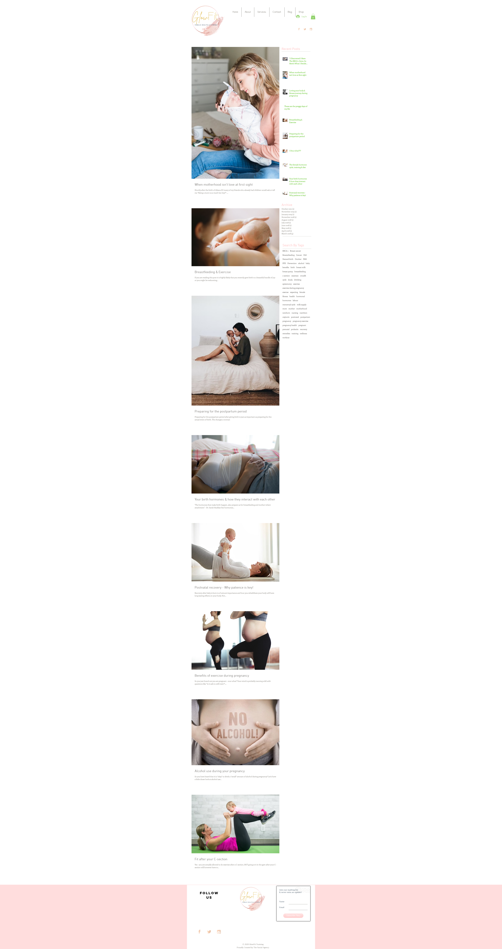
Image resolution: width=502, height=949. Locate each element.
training (295, 333)
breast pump (288, 271)
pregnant (302, 325)
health (292, 296)
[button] (313, 16)
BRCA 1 (285, 251)
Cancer (299, 255)
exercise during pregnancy (293, 288)
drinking (297, 279)
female (302, 292)
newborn (286, 313)
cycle (284, 279)
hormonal (300, 296)
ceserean (295, 275)
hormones (287, 300)
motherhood (301, 308)
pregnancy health (290, 325)
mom (285, 308)
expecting (294, 292)
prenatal (286, 329)
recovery (303, 329)
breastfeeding (300, 271)
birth (293, 267)
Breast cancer (295, 251)
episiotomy (287, 284)
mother (292, 308)
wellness (303, 333)
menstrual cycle (289, 304)
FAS (305, 255)
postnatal (295, 317)
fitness (285, 296)
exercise (296, 284)
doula (290, 279)
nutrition (303, 313)
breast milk (301, 267)
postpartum (305, 317)
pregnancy (287, 321)
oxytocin (286, 317)
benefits (286, 267)
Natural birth (288, 259)
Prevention (292, 263)
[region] (208, 895)
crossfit (303, 275)
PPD (284, 263)
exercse (286, 292)
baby (308, 263)
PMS (305, 259)
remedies (286, 333)
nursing (295, 313)
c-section (286, 275)
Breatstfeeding (289, 255)
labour (295, 300)
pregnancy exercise (300, 321)
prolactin (294, 329)
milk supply (301, 304)
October (298, 259)
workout (286, 337)
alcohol (301, 263)
